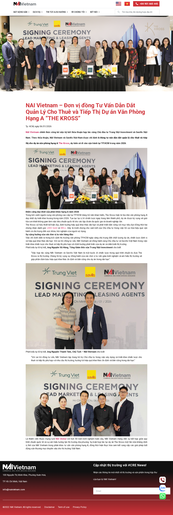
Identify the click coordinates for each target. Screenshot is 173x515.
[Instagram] (167, 507)
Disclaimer (49, 507)
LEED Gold (52, 228)
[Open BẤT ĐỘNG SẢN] (29, 12)
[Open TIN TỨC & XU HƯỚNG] (67, 12)
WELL (63, 228)
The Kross (64, 143)
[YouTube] (158, 507)
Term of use (63, 507)
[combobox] (137, 12)
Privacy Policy (79, 507)
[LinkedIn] (140, 507)
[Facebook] (149, 507)
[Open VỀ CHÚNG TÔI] (86, 12)
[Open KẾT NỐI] (99, 12)
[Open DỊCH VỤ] (42, 12)
